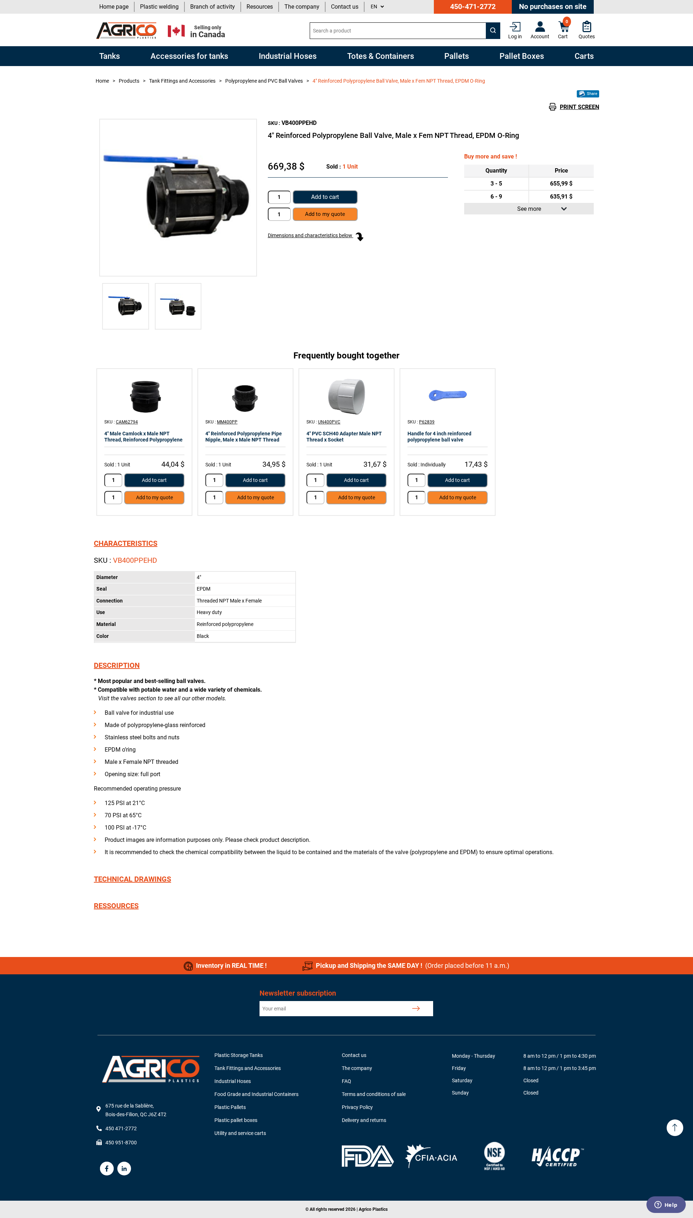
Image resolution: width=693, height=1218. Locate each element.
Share (591, 93)
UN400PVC (329, 422)
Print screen (579, 107)
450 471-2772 (121, 1128)
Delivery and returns (364, 1120)
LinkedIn (124, 1168)
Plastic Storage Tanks (238, 1055)
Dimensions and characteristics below (310, 235)
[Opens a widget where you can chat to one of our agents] (666, 1205)
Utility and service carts (240, 1133)
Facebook (107, 1168)
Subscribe (415, 1008)
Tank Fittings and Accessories (247, 1068)
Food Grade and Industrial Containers (256, 1094)
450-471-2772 (473, 6)
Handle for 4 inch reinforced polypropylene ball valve (439, 437)
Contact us (344, 6)
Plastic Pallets (230, 1107)
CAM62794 (127, 422)
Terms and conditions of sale (374, 1094)
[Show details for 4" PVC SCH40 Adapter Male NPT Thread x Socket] (346, 396)
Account (540, 36)
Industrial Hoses (232, 1081)
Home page (113, 6)
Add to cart (325, 196)
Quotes (587, 36)
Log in (515, 36)
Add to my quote (154, 497)
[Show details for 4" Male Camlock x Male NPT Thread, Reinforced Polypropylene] (144, 396)
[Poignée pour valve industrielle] (447, 396)
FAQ (346, 1081)
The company (301, 6)
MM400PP (227, 422)
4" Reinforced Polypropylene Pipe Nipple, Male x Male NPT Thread (243, 437)
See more (529, 208)
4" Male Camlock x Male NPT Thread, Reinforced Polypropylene (143, 437)
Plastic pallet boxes (235, 1120)
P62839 (427, 422)
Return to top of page (675, 1128)
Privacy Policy (357, 1107)
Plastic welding (159, 6)
